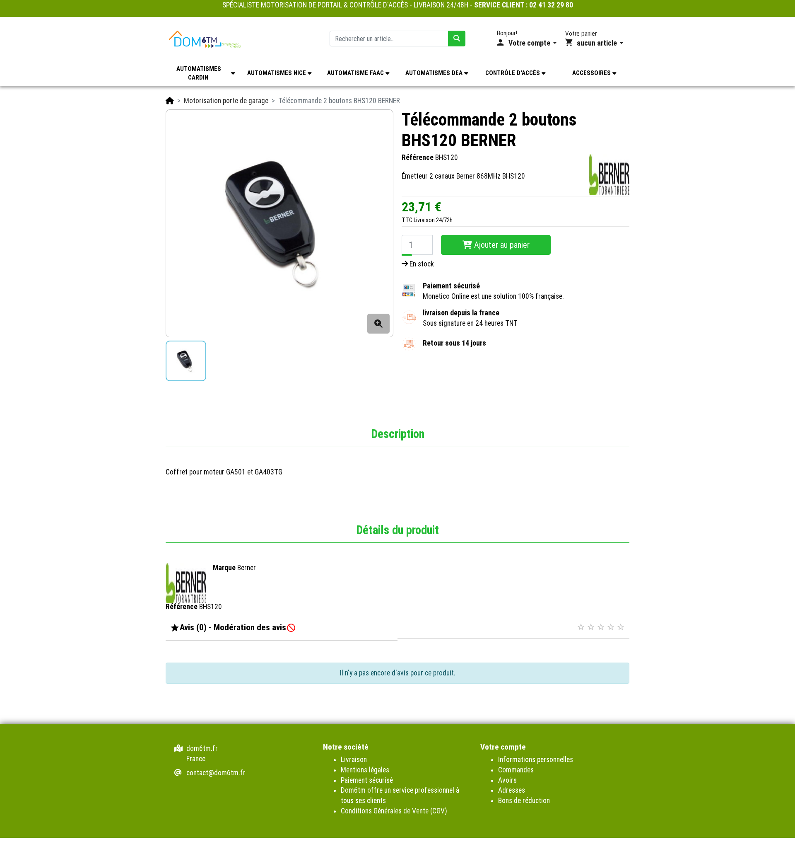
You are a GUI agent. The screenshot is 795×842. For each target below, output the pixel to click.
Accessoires (592, 73)
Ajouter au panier (501, 245)
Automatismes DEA (434, 73)
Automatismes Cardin (198, 73)
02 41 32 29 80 (551, 5)
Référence (418, 158)
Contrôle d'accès (513, 73)
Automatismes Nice (277, 73)
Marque (224, 568)
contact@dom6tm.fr (216, 773)
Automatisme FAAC (356, 73)
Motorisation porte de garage (226, 101)
